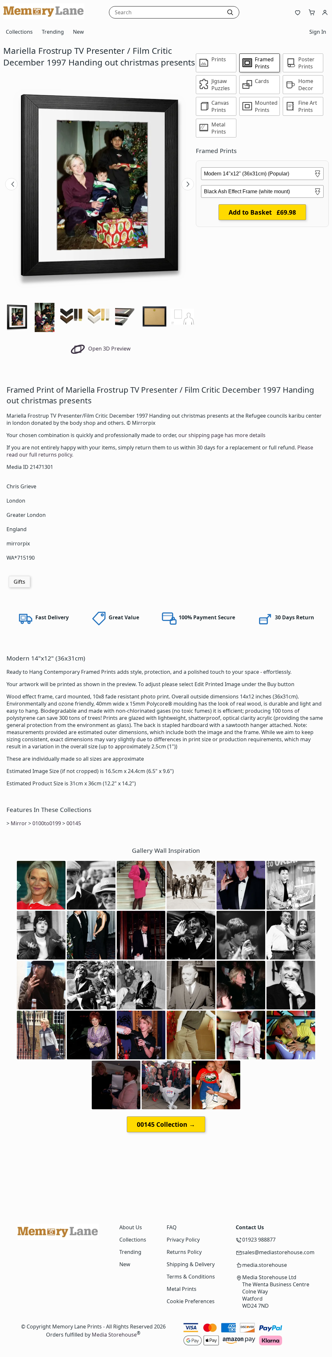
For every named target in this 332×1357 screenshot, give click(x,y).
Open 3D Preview (109, 348)
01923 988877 (259, 1239)
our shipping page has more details (222, 435)
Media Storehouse (114, 1335)
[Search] (230, 12)
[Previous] (11, 184)
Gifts (19, 581)
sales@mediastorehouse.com (278, 1252)
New (78, 31)
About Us (130, 1227)
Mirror (19, 823)
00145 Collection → (166, 1124)
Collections (19, 31)
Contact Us (250, 1227)
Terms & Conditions (191, 1276)
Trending (53, 31)
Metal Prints (181, 1288)
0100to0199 (46, 823)
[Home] (43, 17)
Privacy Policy (183, 1239)
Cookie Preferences (191, 1301)
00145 (73, 823)
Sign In (317, 31)
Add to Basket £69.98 (262, 212)
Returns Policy (184, 1252)
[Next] (188, 184)
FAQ (172, 1227)
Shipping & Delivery (191, 1264)
